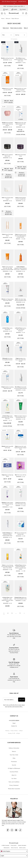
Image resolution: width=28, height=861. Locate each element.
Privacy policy (14, 845)
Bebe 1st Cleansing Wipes (7, 475)
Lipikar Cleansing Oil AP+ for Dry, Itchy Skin (7, 417)
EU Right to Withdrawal (14, 768)
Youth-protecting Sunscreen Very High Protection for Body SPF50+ (7, 268)
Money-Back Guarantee (14, 788)
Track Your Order (14, 754)
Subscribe (21, 699)
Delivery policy (22, 847)
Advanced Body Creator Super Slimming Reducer (7, 124)
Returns (14, 751)
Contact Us (14, 726)
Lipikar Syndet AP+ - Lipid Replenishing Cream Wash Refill (7, 599)
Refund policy (6, 847)
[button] (2, 13)
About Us (14, 775)
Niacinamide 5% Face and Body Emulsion (20, 387)
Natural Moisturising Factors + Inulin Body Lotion (20, 59)
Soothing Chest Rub (7, 58)
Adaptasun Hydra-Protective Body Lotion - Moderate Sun (20, 268)
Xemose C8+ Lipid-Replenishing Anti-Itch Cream (20, 124)
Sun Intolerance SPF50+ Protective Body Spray (7, 534)
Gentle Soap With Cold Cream (7, 447)
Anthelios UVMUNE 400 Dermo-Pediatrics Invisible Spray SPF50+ (20, 567)
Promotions (14, 761)
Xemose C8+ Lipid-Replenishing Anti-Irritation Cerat (21, 448)
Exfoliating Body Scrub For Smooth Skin (20, 198)
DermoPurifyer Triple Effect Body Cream (20, 503)
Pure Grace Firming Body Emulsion (7, 359)
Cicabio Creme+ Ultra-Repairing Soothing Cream (7, 504)
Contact (24, 9)
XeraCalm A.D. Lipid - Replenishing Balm (20, 89)
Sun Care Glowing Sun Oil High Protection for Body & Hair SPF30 (7, 566)
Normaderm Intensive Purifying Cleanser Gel (21, 416)
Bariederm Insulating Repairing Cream (7, 387)
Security (14, 765)
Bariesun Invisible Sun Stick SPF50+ (7, 89)
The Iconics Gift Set (20, 474)
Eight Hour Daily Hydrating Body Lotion (20, 598)
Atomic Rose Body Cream (20, 155)
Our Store (13, 778)
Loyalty (15, 9)
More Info (10, 102)
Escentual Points (14, 771)
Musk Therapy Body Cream (7, 198)
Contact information (22, 845)
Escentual (7, 845)
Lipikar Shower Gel (7, 329)
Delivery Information (14, 748)
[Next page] (24, 613)
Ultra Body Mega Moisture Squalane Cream (20, 300)
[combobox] (14, 851)
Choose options (20, 134)
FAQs (14, 758)
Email (14, 723)
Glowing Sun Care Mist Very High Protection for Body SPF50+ (20, 236)
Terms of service (14, 847)
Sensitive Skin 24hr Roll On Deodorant (20, 329)
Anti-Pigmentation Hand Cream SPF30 (7, 300)
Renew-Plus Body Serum (7, 235)
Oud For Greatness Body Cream (7, 155)
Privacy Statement (14, 785)
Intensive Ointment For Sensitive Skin (20, 533)
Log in (6, 9)
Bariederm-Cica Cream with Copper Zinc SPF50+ (20, 360)
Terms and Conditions (14, 781)
